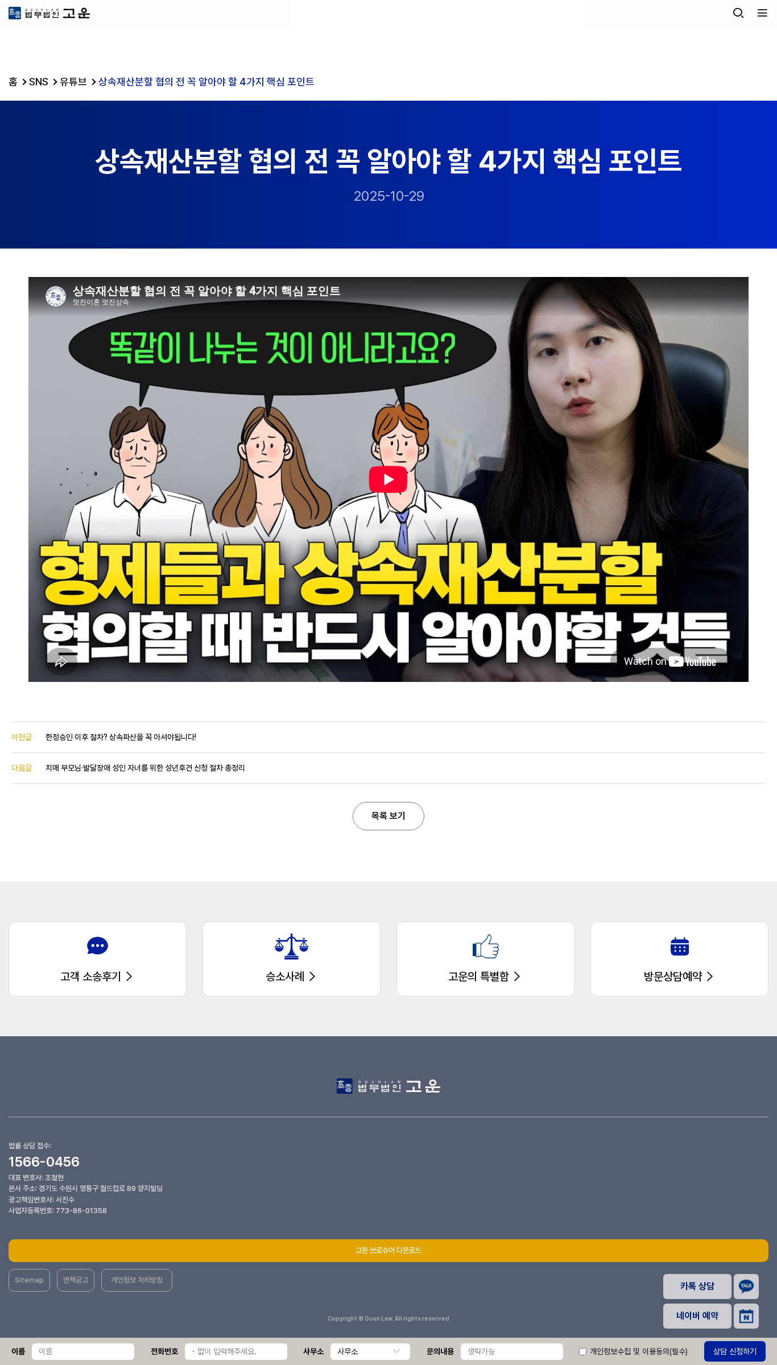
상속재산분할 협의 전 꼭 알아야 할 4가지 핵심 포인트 (206, 82)
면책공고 (75, 1280)
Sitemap (29, 1280)
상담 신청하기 (735, 1351)
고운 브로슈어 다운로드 (388, 1250)
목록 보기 (388, 815)
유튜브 (73, 82)
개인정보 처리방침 (137, 1280)
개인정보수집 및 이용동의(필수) (639, 1351)
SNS (38, 82)
